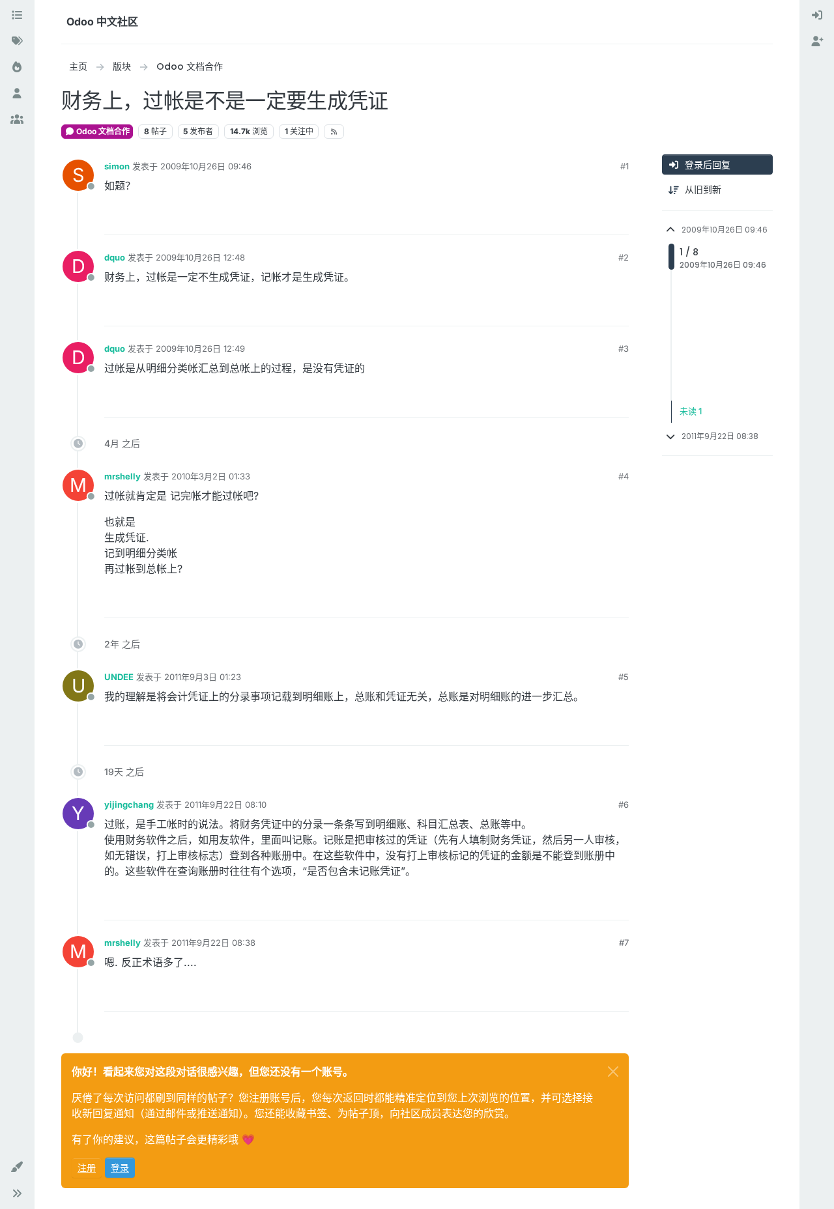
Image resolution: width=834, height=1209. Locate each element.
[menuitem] (817, 15)
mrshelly (122, 476)
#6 (623, 804)
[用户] (17, 93)
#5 (623, 677)
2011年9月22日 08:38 (213, 942)
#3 (623, 348)
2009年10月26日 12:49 (200, 348)
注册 (87, 1167)
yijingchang (129, 804)
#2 (623, 257)
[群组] (17, 119)
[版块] (17, 15)
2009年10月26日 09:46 (206, 166)
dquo (114, 257)
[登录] (817, 15)
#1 (624, 166)
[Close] (613, 1071)
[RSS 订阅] (334, 131)
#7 (624, 942)
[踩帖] (617, 219)
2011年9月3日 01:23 (202, 677)
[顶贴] (571, 219)
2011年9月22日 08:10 (225, 804)
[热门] (17, 67)
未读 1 (691, 411)
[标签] (17, 41)
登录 (120, 1167)
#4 (623, 476)
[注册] (817, 41)
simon (117, 166)
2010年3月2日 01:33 (210, 476)
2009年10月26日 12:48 (200, 257)
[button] (17, 1167)
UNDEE (119, 677)
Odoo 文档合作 (102, 131)
